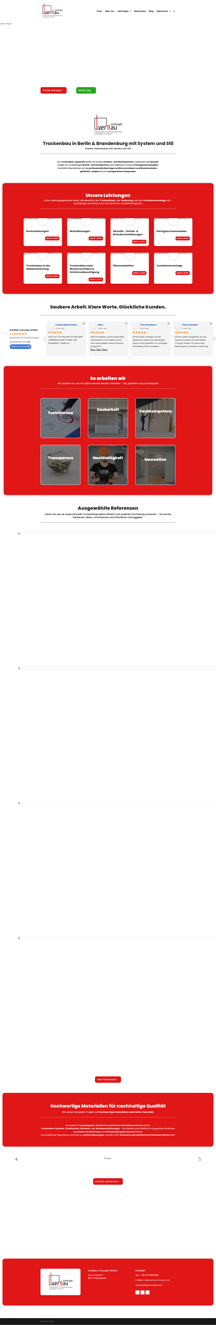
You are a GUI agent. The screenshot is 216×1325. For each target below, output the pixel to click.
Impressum (162, 11)
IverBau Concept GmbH (24, 329)
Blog (151, 11)
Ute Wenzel (188, 324)
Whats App (84, 90)
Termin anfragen (52, 90)
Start (99, 11)
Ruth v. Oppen (147, 324)
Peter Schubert (105, 324)
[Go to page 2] (131, 357)
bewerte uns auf (19, 346)
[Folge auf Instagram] (142, 1292)
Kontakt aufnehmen (106, 1181)
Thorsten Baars (63, 324)
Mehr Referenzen (106, 1079)
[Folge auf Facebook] (138, 1292)
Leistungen (122, 11)
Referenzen (140, 11)
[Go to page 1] (129, 357)
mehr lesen (52, 238)
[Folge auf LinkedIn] (148, 1292)
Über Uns (109, 11)
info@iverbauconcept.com (156, 1280)
